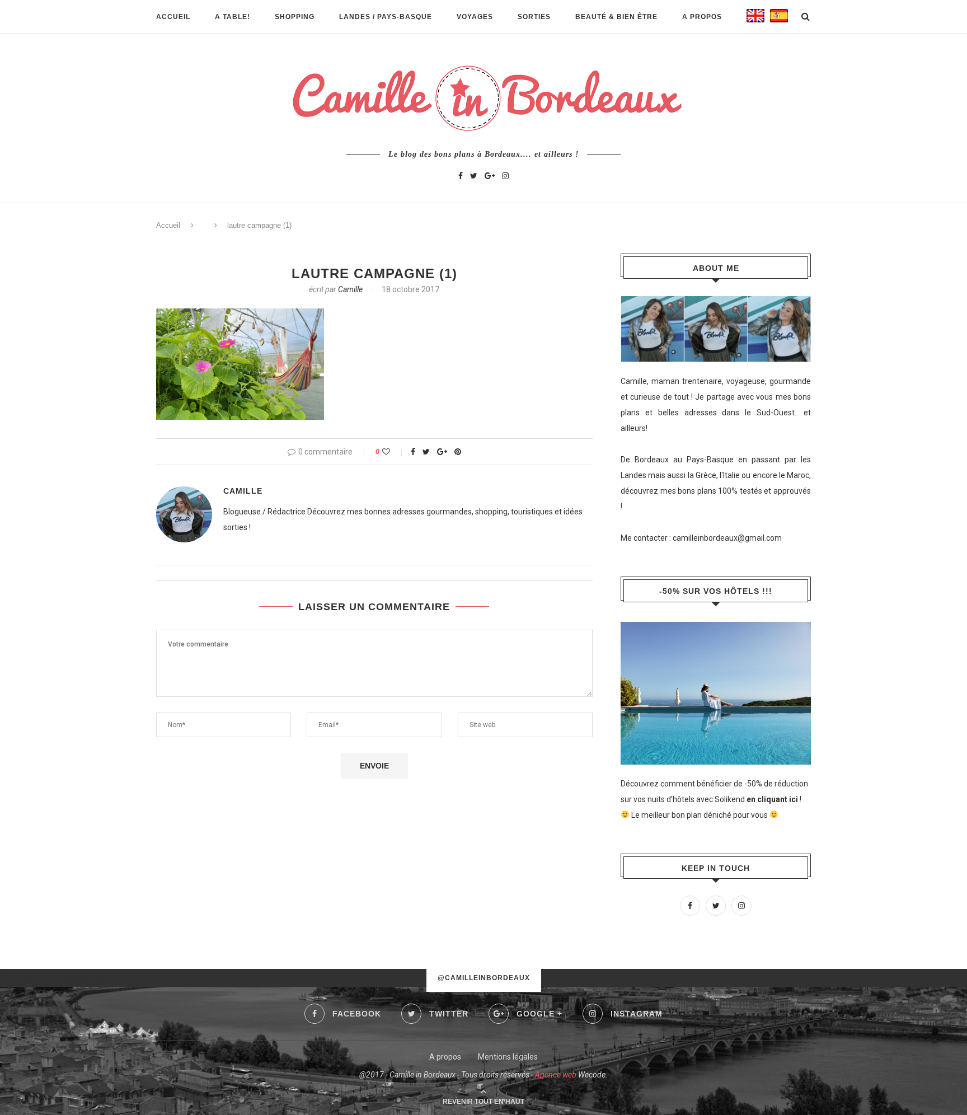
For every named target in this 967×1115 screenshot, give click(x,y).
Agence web (555, 1074)
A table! (232, 17)
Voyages (475, 17)
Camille (350, 289)
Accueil (173, 17)
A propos (702, 17)
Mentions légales (508, 1056)
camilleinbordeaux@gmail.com (727, 537)
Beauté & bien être (616, 17)
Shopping (294, 17)
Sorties (534, 17)
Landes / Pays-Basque (385, 17)
